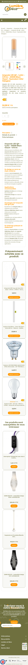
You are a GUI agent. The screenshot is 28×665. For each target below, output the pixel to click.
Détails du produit (8, 135)
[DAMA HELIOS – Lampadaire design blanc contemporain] (14, 481)
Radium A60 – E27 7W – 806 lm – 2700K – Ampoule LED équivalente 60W (14, 404)
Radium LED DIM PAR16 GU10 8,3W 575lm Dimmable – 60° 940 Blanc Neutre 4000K (14, 366)
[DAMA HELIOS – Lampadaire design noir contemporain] (14, 560)
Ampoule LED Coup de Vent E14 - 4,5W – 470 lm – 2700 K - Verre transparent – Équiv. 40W (14, 288)
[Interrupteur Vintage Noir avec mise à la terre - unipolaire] (14, 442)
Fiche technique (7, 137)
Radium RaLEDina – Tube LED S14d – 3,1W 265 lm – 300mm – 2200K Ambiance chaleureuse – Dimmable (14, 327)
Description (6, 132)
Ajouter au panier (9, 124)
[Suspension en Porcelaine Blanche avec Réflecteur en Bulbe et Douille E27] (14, 521)
